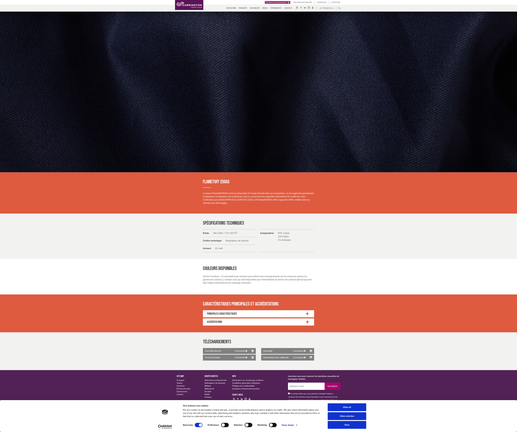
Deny (347, 425)
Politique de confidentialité (243, 386)
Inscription (332, 386)
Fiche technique (212, 357)
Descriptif (267, 351)
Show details (288, 425)
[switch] (225, 425)
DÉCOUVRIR (231, 8)
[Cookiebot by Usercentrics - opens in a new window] (165, 427)
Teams (179, 383)
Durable (208, 391)
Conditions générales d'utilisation (246, 383)
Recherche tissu (183, 389)
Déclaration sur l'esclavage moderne (247, 380)
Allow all (347, 407)
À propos (180, 380)
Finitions (208, 397)
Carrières (181, 386)
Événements (276, 8)
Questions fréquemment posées (246, 389)
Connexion (321, 2)
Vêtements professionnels (216, 380)
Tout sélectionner (213, 351)
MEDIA (265, 8)
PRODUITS (243, 8)
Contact (288, 8)
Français (327, 8)
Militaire (208, 386)
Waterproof (209, 389)
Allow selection (347, 416)
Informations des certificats (276, 357)
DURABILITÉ (255, 8)
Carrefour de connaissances (276, 2)
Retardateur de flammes (215, 383)
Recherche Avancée (303, 2)
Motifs (207, 394)
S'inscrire (335, 2)
